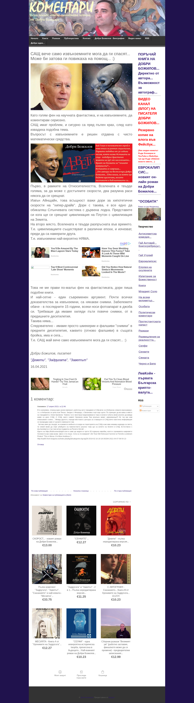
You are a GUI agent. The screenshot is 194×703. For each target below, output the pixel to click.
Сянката (144, 357)
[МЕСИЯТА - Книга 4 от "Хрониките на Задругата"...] (47, 623)
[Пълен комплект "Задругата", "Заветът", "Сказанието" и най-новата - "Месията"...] (47, 569)
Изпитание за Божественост (148, 278)
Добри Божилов (87, 697)
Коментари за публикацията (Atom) (57, 495)
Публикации (146, 406)
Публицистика (71, 38)
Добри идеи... (38, 43)
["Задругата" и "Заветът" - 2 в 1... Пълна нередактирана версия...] (81, 569)
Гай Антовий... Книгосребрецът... (150, 246)
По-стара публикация (123, 491)
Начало (34, 38)
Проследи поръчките (81, 676)
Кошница (103, 675)
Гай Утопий (146, 255)
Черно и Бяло (147, 363)
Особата (144, 306)
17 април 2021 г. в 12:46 (56, 407)
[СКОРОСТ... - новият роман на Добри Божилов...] (47, 521)
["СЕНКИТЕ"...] (81, 521)
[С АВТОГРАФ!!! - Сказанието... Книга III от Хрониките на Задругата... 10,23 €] (116, 569)
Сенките (144, 351)
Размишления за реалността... (149, 338)
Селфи (143, 345)
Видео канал (134, 38)
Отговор (40, 445)
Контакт (87, 38)
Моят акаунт (60, 675)
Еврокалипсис (148, 261)
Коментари (146, 411)
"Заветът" (78, 360)
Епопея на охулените (145, 269)
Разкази (56, 38)
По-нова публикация (39, 491)
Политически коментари (147, 314)
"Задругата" (58, 360)
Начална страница (81, 491)
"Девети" (38, 360)
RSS (147, 38)
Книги (45, 38)
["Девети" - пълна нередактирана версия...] (116, 521)
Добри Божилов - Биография (109, 38)
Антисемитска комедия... (148, 235)
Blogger (112, 697)
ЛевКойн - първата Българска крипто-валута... (147, 382)
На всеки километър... (146, 299)
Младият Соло (148, 291)
